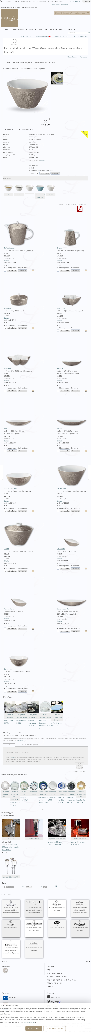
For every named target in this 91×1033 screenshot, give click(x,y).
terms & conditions (57, 977)
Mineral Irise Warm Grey (29, 7)
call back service (75, 1)
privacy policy (54, 983)
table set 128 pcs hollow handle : (10, 847)
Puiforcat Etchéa (80, 839)
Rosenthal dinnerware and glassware (34, 949)
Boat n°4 (60, 368)
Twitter (55, 1002)
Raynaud (17, 7)
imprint (51, 986)
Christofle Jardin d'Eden (5, 794)
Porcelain (12, 757)
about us (64, 4)
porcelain (9, 7)
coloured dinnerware (80, 36)
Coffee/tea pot (9, 248)
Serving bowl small (11, 489)
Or (9, 195)
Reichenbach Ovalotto (62, 793)
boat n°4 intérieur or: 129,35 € (31, 723)
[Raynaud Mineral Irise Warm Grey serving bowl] (27, 96)
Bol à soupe (8, 669)
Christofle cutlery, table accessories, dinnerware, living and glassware (34, 910)
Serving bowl (61, 489)
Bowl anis (7, 368)
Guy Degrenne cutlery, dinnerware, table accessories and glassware (11, 950)
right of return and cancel (61, 980)
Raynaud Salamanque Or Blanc (81, 794)
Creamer (60, 248)
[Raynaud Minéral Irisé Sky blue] (1, 472)
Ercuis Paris (11, 839)
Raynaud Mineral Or (33, 716)
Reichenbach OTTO (52, 793)
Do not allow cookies (54, 1028)
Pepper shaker (9, 609)
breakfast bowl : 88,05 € (24, 800)
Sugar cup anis (62, 308)
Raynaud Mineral (10, 716)
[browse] (1, 787)
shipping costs (54, 973)
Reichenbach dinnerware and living (80, 929)
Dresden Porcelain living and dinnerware (33, 929)
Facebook (55, 997)
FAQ (49, 970)
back (4, 961)
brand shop (72, 57)
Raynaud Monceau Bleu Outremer (14, 795)
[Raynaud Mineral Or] (89, 472)
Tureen (6, 549)
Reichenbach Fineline (43, 793)
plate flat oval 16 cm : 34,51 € (61, 800)
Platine (19, 195)
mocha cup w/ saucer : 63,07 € (71, 800)
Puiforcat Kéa (34, 839)
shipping (42, 160)
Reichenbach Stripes (34, 793)
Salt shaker (61, 549)
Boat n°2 (60, 428)
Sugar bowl (8, 308)
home (3, 7)
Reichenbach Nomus (71, 793)
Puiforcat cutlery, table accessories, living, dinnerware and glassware (11, 910)
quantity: (32, 173)
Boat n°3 (7, 428)
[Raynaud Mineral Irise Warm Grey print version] (80, 210)
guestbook (56, 4)
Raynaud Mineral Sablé (22, 716)
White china (26, 36)
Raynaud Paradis (24, 793)
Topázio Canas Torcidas (57, 839)
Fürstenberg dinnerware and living (56, 909)
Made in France (61, 36)
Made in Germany (42, 36)
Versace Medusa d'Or (11, 877)
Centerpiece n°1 (63, 609)
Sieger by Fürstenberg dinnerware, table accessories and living (80, 910)
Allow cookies (33, 1028)
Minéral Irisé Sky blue (40, 196)
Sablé (51, 195)
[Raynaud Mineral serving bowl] (29, 188)
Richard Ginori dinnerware (57, 927)
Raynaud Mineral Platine (45, 716)
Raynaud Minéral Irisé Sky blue (57, 717)
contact (51, 967)
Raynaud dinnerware (10, 927)
